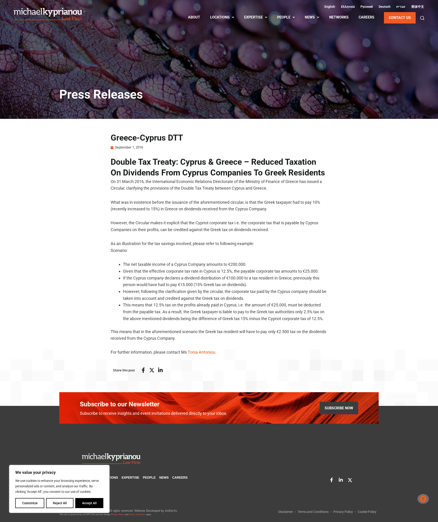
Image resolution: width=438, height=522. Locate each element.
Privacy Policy (117, 514)
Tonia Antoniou (201, 352)
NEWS (310, 17)
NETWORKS (339, 17)
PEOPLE (283, 17)
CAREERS (366, 17)
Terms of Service (137, 514)
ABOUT (194, 17)
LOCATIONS (220, 17)
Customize (30, 503)
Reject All (60, 503)
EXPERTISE (253, 17)
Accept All (89, 503)
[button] (422, 18)
